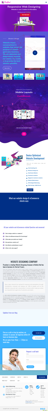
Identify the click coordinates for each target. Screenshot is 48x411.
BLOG (18, 380)
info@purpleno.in (28, 401)
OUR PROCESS (12, 377)
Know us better (7, 68)
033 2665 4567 (39, 333)
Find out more (30, 189)
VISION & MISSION (5, 377)
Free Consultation (42, 377)
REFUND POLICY (12, 380)
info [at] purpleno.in (38, 338)
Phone (27, 359)
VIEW (24, 134)
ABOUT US (19, 377)
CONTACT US (26, 377)
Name (27, 354)
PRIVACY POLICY (4, 380)
